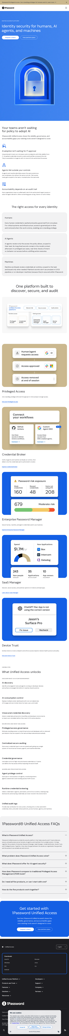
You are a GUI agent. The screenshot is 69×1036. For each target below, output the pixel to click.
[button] (61, 947)
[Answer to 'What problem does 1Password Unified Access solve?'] (66, 856)
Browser (37, 959)
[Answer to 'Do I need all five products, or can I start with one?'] (66, 882)
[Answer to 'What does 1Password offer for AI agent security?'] (66, 863)
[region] (34, 845)
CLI (36, 966)
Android (6, 969)
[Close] (66, 2)
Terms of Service (7, 1012)
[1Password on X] (4, 1030)
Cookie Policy (6, 1016)
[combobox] (61, 947)
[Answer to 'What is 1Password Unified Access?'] (66, 835)
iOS (5, 966)
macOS (6, 959)
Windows (7, 963)
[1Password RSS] (65, 1030)
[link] (10, 37)
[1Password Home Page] (8, 8)
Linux (36, 963)
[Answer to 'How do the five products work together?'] (66, 889)
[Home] (2, 947)
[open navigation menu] (66, 8)
